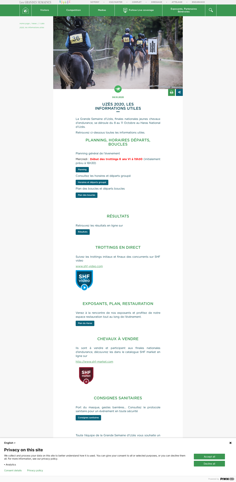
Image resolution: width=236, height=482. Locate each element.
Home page (25, 23)
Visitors (44, 10)
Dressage (156, 2)
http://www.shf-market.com (94, 361)
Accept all (209, 456)
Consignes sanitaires (88, 418)
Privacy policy (35, 470)
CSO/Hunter (115, 2)
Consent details (13, 470)
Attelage (177, 2)
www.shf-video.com (89, 266)
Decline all (209, 463)
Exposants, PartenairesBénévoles (184, 10)
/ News (34, 23)
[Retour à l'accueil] (26, 10)
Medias (102, 10)
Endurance (198, 2)
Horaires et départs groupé (92, 182)
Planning (82, 170)
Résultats (82, 232)
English (8, 442)
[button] (45, 10)
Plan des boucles (86, 195)
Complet (136, 2)
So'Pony (94, 2)
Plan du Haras (85, 323)
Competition (73, 10)
